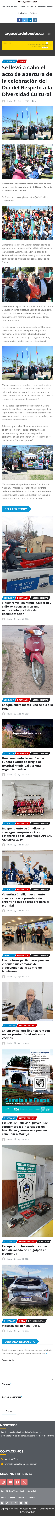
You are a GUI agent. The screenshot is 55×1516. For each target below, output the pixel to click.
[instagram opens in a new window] (35, 20)
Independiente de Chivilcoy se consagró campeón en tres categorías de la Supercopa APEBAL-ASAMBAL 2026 (27, 833)
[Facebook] (17, 1482)
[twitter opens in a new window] (24, 20)
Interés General (45, 6)
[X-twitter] (24, 1482)
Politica (33, 13)
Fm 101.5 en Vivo (9, 6)
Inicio (22, 6)
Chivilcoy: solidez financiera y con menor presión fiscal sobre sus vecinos (26, 1034)
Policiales (22, 13)
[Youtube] (10, 1482)
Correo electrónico (12, 1396)
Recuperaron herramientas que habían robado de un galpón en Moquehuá (24, 1249)
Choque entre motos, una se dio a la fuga (27, 706)
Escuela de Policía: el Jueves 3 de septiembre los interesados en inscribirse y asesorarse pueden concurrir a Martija (25, 1128)
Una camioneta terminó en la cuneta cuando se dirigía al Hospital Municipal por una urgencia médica (23, 763)
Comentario (8, 1360)
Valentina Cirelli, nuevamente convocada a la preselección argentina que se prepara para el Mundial (25, 899)
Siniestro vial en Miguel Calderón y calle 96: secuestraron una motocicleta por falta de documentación (26, 608)
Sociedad (31, 6)
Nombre (7, 1384)
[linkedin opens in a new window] (30, 20)
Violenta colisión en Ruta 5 (21, 1326)
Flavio (9, 101)
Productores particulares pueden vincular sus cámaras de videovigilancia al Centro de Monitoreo (25, 965)
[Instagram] (3, 1482)
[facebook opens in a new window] (19, 20)
